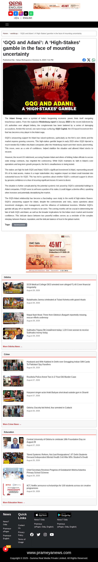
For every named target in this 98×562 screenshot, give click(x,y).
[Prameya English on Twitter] (38, 534)
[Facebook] (15, 13)
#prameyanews (19, 225)
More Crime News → (12, 424)
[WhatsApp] (31, 13)
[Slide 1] (57, 4)
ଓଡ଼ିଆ (16, 18)
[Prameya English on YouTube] (52, 534)
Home (5, 33)
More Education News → (14, 502)
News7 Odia (39, 520)
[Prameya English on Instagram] (45, 534)
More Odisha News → (12, 346)
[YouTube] (10, 13)
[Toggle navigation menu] (7, 24)
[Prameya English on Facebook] (32, 534)
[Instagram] (21, 13)
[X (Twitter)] (26, 13)
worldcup (14, 33)
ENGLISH (27, 18)
